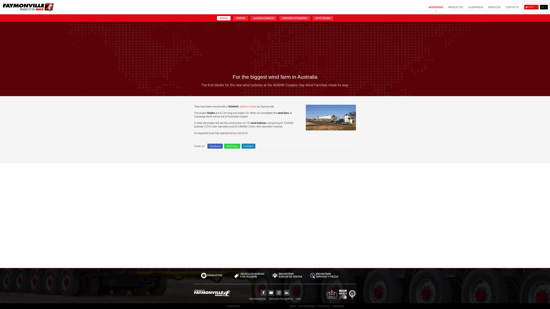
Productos (455, 7)
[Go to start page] (28, 7)
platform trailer (248, 106)
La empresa (475, 7)
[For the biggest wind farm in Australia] (331, 119)
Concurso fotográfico (294, 18)
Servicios (494, 7)
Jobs (298, 298)
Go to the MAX (323, 18)
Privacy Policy (324, 306)
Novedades (436, 7)
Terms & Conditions (306, 306)
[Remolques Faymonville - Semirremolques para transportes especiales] (212, 293)
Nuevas (224, 18)
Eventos (240, 18)
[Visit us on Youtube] (271, 293)
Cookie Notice (338, 306)
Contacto (512, 7)
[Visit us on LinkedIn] (286, 293)
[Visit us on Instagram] (278, 293)
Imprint (293, 306)
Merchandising (257, 298)
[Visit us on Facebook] (263, 293)
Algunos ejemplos (264, 18)
